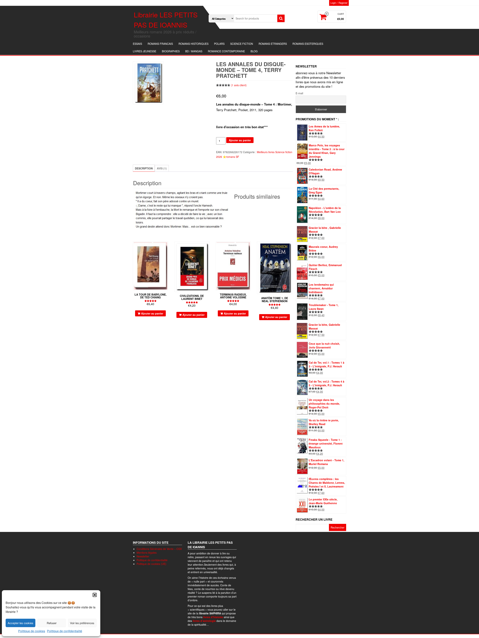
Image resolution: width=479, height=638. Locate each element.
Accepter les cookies (20, 623)
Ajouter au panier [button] (152, 313)
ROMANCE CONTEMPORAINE (226, 51)
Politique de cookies (31, 631)
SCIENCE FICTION (241, 44)
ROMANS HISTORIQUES (193, 44)
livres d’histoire (213, 617)
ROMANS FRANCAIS (160, 44)
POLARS (219, 44)
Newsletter (143, 556)
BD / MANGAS (193, 51)
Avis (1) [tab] (162, 168)
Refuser (52, 623)
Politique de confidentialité (64, 631)
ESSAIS (137, 44)
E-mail (299, 93)
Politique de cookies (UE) (151, 564)
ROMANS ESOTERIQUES (307, 44)
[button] (95, 595)
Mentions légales (147, 552)
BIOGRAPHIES (171, 51)
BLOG (254, 51)
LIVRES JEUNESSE (144, 51)
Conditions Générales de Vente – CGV (159, 549)
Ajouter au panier (240, 140)
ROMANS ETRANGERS (273, 44)
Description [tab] (144, 168)
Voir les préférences (82, 623)
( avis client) (239, 85)
